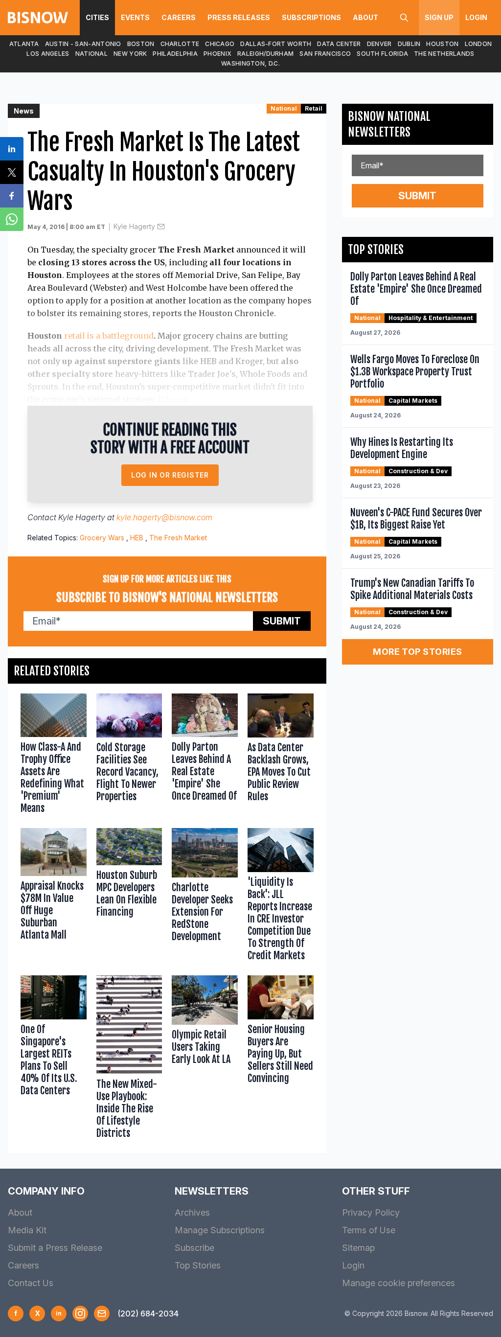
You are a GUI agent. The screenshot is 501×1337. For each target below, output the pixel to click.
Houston (442, 43)
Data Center (339, 43)
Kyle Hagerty (134, 226)
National (91, 53)
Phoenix (217, 53)
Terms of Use (368, 1230)
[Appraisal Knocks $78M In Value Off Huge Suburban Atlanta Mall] (53, 896)
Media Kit (27, 1230)
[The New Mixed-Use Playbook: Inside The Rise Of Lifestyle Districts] (129, 1059)
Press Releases (238, 17)
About (365, 17)
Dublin (409, 43)
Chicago (219, 43)
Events (135, 17)
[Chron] (173, 399)
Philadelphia (175, 53)
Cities (97, 17)
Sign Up (439, 17)
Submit (282, 621)
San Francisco (325, 53)
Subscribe (194, 1248)
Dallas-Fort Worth (275, 43)
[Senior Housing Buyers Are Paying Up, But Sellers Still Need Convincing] (281, 1059)
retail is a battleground (109, 336)
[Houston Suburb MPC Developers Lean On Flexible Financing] (129, 896)
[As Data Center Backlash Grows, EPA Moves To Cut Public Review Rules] (281, 756)
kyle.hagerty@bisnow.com (164, 517)
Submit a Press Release (55, 1248)
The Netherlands (444, 53)
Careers (178, 17)
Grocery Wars (102, 537)
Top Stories (198, 1265)
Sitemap (358, 1248)
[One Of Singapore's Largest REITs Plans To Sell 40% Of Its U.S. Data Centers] (53, 1059)
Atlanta (24, 43)
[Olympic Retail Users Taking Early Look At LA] (205, 1059)
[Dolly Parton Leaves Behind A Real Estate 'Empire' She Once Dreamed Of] (205, 756)
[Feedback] (102, 1313)
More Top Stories (417, 651)
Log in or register (170, 475)
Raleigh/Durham (265, 53)
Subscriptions (311, 17)
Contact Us (30, 1283)
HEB (136, 537)
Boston (141, 43)
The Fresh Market (178, 537)
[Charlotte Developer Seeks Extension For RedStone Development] (205, 896)
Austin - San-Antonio (83, 43)
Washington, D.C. (250, 63)
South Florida (382, 53)
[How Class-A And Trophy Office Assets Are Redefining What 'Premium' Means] (53, 756)
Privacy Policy (371, 1212)
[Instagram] (80, 1313)
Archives (192, 1212)
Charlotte (180, 43)
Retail (313, 108)
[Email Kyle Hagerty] (161, 227)
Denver (379, 43)
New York (130, 53)
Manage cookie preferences (398, 1283)
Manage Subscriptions (220, 1230)
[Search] (404, 17)
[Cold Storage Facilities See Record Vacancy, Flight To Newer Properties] (129, 756)
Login (476, 17)
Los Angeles (47, 53)
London (478, 43)
